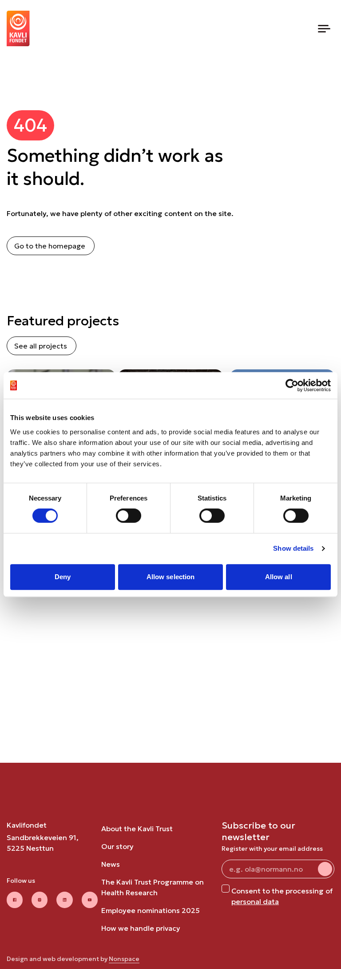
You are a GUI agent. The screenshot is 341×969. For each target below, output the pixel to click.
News (110, 864)
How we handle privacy (140, 928)
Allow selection (171, 577)
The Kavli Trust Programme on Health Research (152, 887)
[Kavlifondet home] (18, 28)
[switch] (128, 516)
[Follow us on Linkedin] (64, 900)
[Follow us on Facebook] (15, 900)
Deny (63, 577)
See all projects (40, 345)
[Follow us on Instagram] (40, 900)
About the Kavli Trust (137, 828)
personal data (255, 901)
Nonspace (124, 959)
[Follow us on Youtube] (90, 900)
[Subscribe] (325, 869)
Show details (293, 548)
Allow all (278, 577)
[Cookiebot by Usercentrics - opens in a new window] (292, 385)
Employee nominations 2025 (150, 910)
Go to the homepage (49, 245)
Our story (117, 846)
